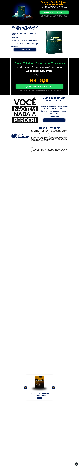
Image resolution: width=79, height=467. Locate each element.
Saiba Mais (39, 397)
